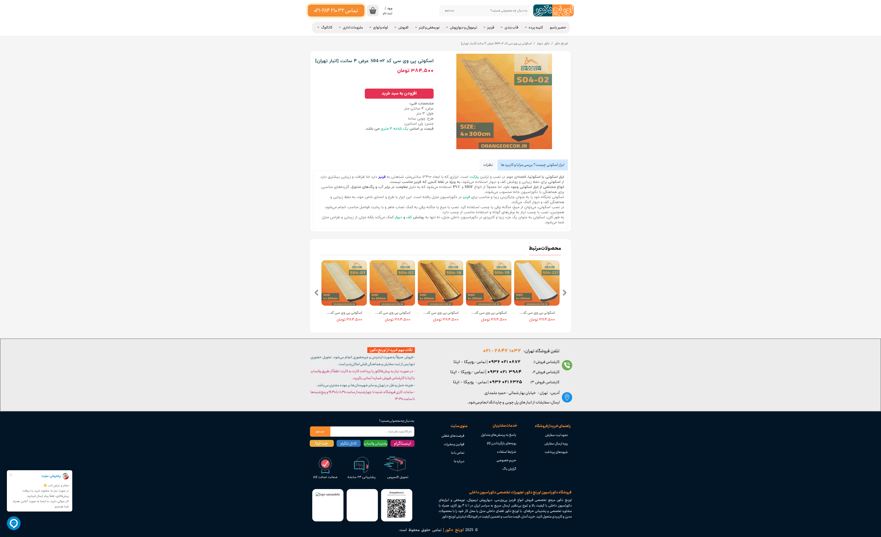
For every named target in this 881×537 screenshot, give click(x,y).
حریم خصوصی (506, 460)
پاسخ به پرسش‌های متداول (498, 435)
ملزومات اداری (353, 27)
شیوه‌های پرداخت (556, 452)
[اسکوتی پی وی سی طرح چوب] (504, 101)
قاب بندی (511, 27)
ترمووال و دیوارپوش (463, 27)
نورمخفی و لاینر (429, 27)
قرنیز (490, 27)
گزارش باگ (509, 469)
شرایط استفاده (506, 452)
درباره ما (459, 461)
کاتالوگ (326, 27)
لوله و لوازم (380, 27)
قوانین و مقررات (454, 444)
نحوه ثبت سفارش (556, 435)
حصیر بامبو (558, 27)
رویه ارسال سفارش (556, 443)
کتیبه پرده (536, 27)
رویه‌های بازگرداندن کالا (501, 443)
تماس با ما (457, 453)
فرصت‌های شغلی (452, 436)
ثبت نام (387, 13)
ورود (389, 8)
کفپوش (403, 27)
